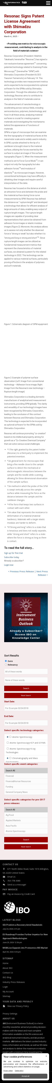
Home (5, 963)
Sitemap (6, 996)
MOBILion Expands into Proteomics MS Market (25, 948)
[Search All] (26, 770)
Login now (8, 565)
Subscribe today (11, 557)
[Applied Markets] (26, 820)
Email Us (11, 876)
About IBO (7, 968)
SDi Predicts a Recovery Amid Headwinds (22, 925)
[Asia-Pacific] (26, 826)
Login (5, 986)
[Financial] (26, 776)
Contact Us (8, 972)
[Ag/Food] (26, 815)
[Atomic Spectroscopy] (26, 831)
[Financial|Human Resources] (26, 781)
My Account (8, 991)
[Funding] (26, 786)
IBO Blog (7, 977)
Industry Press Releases (14, 982)
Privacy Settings (10, 1013)
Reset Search (26, 695)
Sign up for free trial (13, 553)
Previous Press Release (22, 571)
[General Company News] (26, 792)
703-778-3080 (13, 880)
